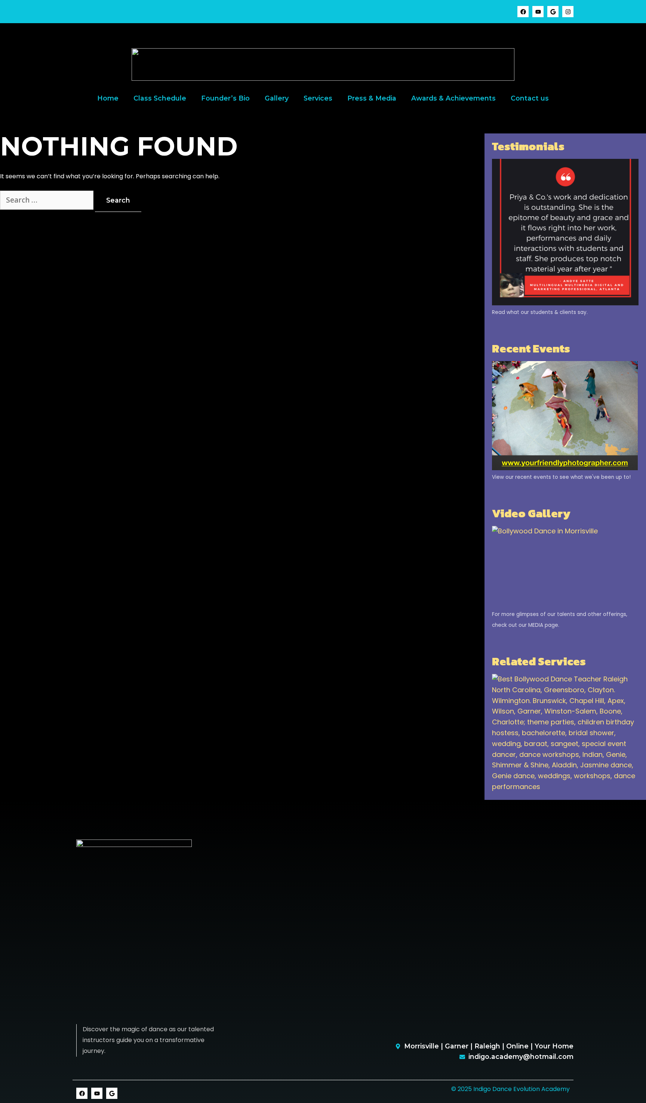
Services (318, 98)
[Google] (553, 11)
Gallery (277, 98)
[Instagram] (567, 11)
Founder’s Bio (225, 98)
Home (108, 98)
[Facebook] (523, 11)
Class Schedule (159, 98)
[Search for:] (47, 200)
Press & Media (371, 98)
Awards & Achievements (453, 98)
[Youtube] (538, 11)
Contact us (530, 98)
